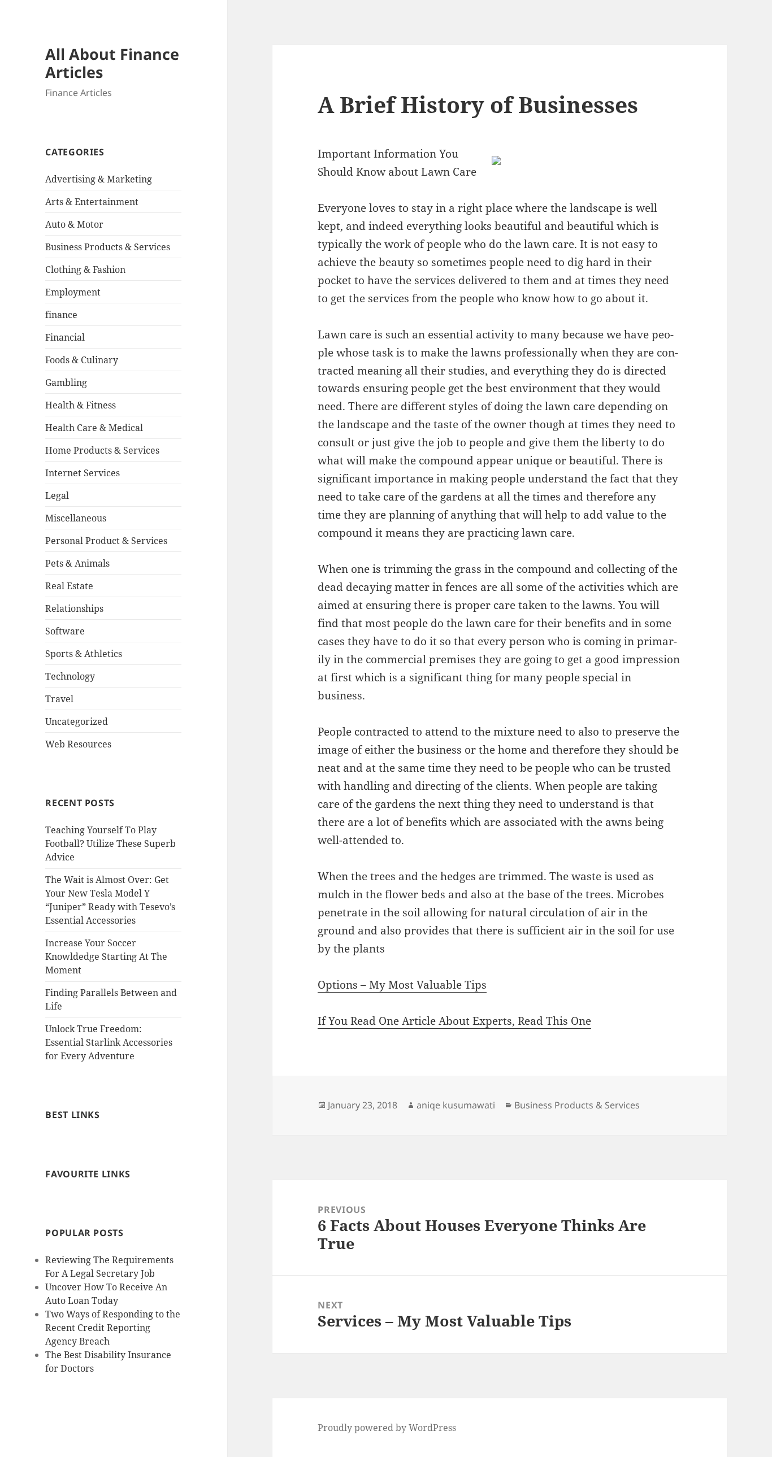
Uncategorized (76, 721)
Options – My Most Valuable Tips (402, 984)
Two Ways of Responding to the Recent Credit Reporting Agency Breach (112, 1327)
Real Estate (69, 586)
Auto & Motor (74, 224)
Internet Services (82, 473)
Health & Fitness (80, 405)
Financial (65, 337)
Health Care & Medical (94, 427)
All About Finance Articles (112, 63)
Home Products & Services (102, 450)
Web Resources (78, 744)
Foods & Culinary (81, 360)
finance (61, 314)
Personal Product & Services (106, 540)
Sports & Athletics (83, 653)
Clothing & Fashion (85, 269)
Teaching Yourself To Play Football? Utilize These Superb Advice (110, 843)
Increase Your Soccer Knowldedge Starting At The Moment (106, 956)
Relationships (74, 608)
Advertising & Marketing (98, 179)
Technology (70, 676)
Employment (73, 292)
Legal (57, 495)
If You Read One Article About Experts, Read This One (454, 1021)
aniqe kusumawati (456, 1105)
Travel (59, 699)
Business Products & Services (107, 247)
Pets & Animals (77, 563)
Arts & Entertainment (91, 201)
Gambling (66, 382)
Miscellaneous (75, 518)
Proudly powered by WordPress (387, 1427)
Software (65, 631)
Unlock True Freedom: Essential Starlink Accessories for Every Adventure (108, 1042)
